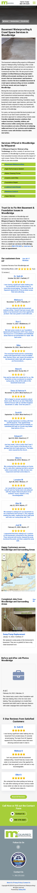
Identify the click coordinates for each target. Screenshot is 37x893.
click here (27, 246)
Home (6, 21)
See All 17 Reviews (26, 259)
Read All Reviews (18, 797)
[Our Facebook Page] (18, 847)
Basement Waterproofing (14, 164)
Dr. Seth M (18, 727)
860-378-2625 (24, 4)
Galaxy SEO (22, 889)
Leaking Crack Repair (13, 187)
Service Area (15, 21)
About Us (10, 882)
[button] (26, 554)
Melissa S (18, 751)
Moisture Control (11, 191)
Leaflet (5, 590)
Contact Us (20, 814)
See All (34, 600)
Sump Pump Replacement (14, 634)
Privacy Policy (17, 882)
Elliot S (19, 775)
